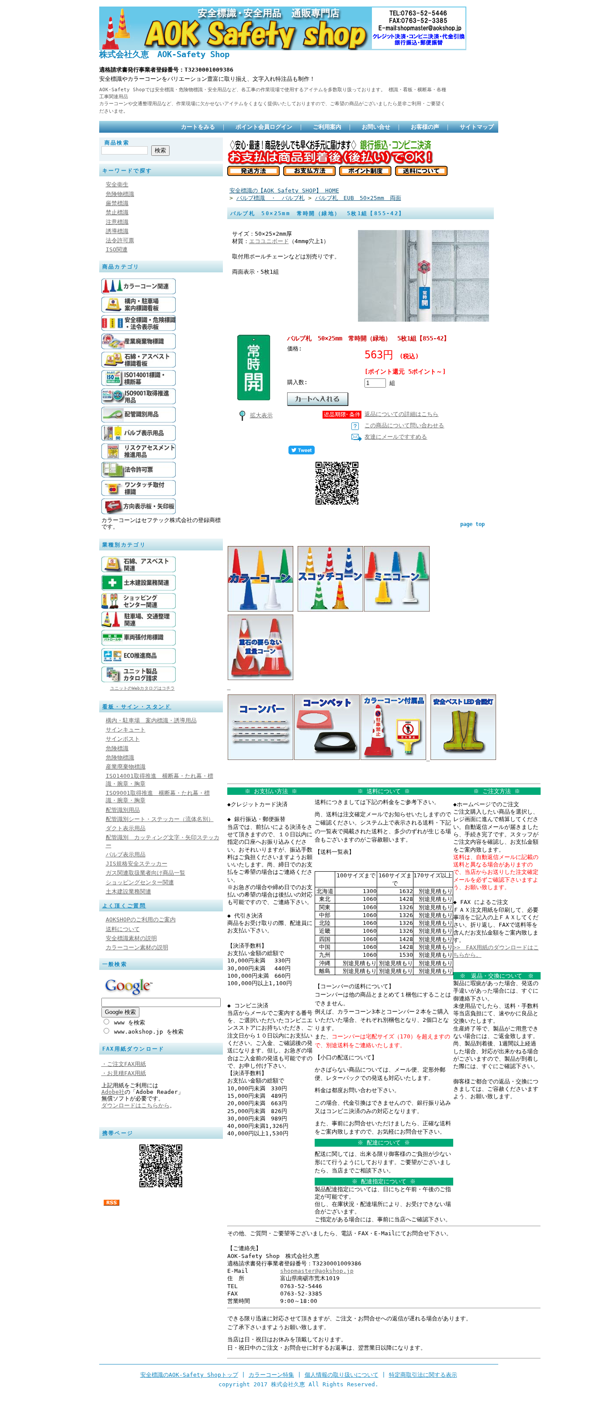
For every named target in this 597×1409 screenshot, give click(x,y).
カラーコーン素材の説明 (137, 947)
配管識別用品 (123, 810)
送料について (123, 929)
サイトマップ (477, 127)
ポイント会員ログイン (264, 127)
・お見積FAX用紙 (123, 1073)
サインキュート (126, 729)
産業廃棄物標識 (126, 766)
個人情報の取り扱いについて (341, 1374)
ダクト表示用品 (126, 828)
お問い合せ (376, 127)
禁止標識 (117, 212)
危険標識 (117, 748)
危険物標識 (120, 194)
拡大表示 (261, 415)
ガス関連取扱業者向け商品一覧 (145, 872)
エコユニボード (269, 241)
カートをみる (198, 127)
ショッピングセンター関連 (140, 882)
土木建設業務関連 (128, 891)
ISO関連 (117, 249)
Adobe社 (113, 1092)
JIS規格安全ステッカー (136, 863)
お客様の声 (425, 127)
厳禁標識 (117, 203)
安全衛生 (117, 184)
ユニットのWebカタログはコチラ (142, 688)
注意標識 (117, 222)
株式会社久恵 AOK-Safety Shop (164, 54)
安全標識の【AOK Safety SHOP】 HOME (284, 190)
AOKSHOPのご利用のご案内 (141, 919)
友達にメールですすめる (395, 436)
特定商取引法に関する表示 (423, 1374)
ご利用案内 (327, 127)
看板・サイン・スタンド (136, 707)
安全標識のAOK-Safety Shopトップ (189, 1374)
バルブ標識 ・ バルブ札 (270, 198)
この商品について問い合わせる (404, 425)
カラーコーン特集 (271, 1374)
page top (472, 524)
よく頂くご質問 (124, 906)
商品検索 (117, 143)
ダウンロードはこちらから (135, 1105)
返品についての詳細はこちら (401, 414)
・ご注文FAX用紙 (123, 1064)
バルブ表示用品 (126, 854)
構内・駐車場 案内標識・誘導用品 (151, 720)
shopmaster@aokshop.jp (317, 1271)
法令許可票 (120, 240)
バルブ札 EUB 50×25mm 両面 (358, 198)
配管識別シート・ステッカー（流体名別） (160, 819)
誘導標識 (117, 231)
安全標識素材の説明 (131, 938)
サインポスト (123, 738)
